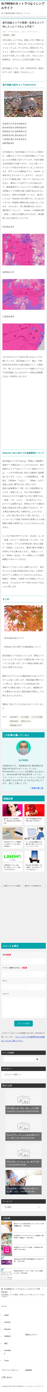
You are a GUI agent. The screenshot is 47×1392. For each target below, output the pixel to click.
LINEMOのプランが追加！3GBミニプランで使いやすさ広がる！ (12, 867)
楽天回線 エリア (15, 725)
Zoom (6, 1360)
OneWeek (7, 1351)
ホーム (4, 1306)
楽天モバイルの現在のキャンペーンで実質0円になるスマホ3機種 (35, 886)
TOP (22, 1289)
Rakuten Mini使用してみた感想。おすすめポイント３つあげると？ (34, 867)
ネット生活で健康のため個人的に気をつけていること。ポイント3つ (34, 844)
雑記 (13, 35)
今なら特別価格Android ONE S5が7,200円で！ (34, 820)
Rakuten (6, 35)
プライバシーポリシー (10, 1370)
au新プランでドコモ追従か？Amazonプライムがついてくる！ (14, 886)
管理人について (31, 1335)
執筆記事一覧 (37, 788)
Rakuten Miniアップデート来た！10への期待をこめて (28, 1272)
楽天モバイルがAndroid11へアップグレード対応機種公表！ (29, 1225)
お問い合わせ (7, 1377)
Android (7, 1322)
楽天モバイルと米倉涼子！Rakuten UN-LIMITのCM (12, 821)
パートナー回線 (37, 717)
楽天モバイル (25, 721)
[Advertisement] (23, 414)
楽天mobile (14, 721)
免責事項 (28, 1370)
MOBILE (7, 1336)
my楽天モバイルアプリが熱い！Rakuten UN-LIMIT (28, 1248)
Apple (6, 1315)
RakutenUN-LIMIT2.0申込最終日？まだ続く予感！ (29, 1260)
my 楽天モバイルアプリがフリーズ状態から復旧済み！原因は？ (29, 1237)
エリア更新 (25, 717)
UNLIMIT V (14, 717)
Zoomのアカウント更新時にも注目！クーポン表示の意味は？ (12, 844)
